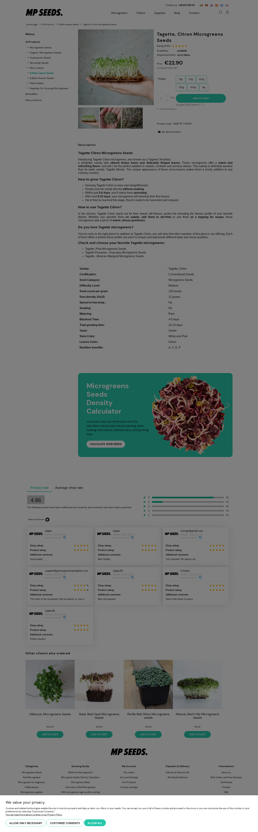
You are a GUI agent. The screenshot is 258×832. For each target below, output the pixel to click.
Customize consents (65, 823)
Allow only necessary (25, 823)
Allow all (95, 823)
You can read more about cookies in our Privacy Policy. (34, 814)
